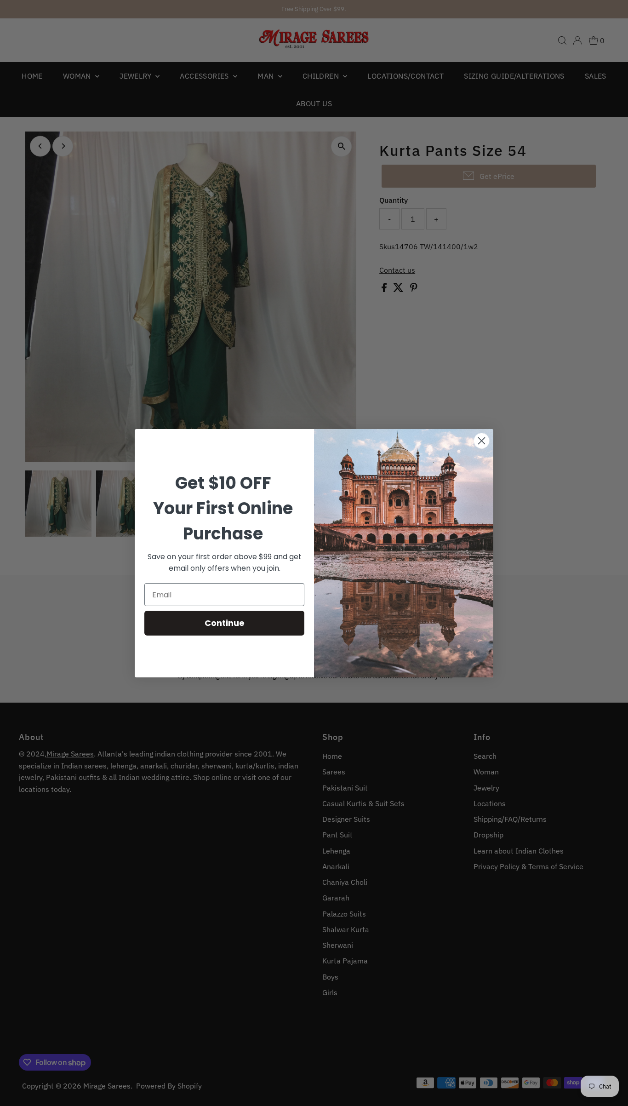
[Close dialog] (482, 441)
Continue (225, 623)
